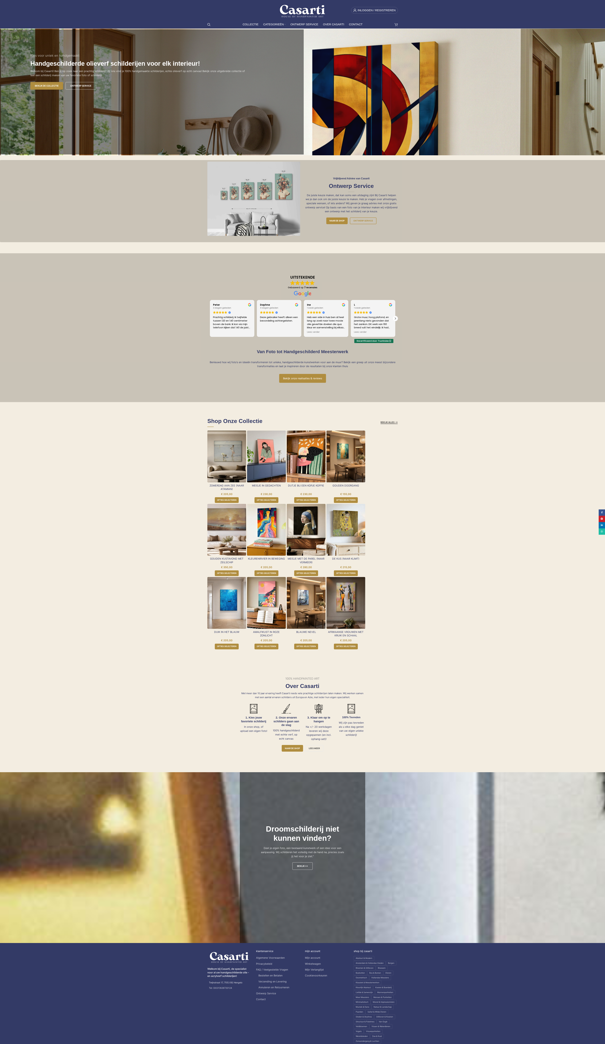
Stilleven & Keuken (384, 1017)
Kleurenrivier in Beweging (266, 558)
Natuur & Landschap (383, 1007)
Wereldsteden (362, 1036)
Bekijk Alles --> (389, 422)
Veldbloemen (361, 1026)
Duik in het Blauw (226, 632)
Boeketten (360, 973)
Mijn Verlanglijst (314, 969)
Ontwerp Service (363, 220)
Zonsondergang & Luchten (367, 1041)
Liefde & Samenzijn (364, 992)
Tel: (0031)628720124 (220, 988)
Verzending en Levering (272, 981)
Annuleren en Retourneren (273, 987)
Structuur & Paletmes (365, 1021)
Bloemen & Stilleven (364, 968)
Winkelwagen (313, 963)
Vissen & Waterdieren (381, 1026)
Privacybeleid (264, 963)
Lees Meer (314, 748)
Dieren (388, 973)
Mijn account (312, 957)
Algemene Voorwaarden (270, 957)
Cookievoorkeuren (316, 975)
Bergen (391, 963)
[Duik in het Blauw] (226, 603)
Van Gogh (383, 1021)
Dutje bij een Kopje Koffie (306, 485)
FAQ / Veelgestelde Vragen (272, 969)
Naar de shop (336, 220)
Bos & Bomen (375, 973)
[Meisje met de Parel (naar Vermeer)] (306, 530)
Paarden (359, 1012)
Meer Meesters (362, 997)
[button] (395, 318)
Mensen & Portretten (382, 997)
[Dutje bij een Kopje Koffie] (306, 456)
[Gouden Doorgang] (345, 456)
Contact (261, 999)
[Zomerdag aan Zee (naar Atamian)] (226, 456)
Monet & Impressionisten (383, 1002)
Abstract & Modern (364, 958)
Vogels (359, 1031)
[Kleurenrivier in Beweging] (266, 530)
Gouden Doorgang (345, 485)
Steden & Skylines (364, 1017)
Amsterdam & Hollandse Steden (370, 963)
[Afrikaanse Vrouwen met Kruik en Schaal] (345, 603)
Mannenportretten (385, 992)
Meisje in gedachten (266, 485)
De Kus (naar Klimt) (345, 558)
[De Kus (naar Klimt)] (345, 530)
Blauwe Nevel (306, 632)
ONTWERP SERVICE (80, 85)
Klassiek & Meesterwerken (367, 982)
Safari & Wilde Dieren (377, 1012)
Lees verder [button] (266, 332)
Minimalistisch (362, 1002)
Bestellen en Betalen (270, 975)
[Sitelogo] (302, 10)
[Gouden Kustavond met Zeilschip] (226, 530)
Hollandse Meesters (380, 977)
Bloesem (381, 968)
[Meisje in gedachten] (266, 456)
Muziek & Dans (362, 1007)
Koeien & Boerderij (383, 987)
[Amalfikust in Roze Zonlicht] (266, 603)
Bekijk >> (302, 866)
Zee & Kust (377, 1036)
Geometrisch (361, 977)
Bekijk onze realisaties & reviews (302, 378)
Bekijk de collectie (47, 85)
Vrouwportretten (373, 1031)
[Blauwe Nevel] (306, 603)
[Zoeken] (209, 24)
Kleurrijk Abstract (363, 987)
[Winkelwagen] (396, 24)
